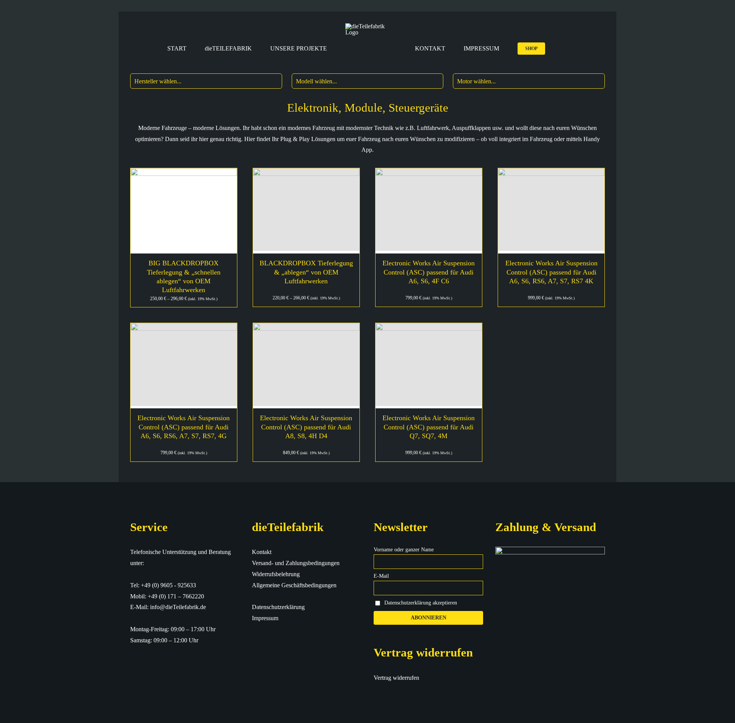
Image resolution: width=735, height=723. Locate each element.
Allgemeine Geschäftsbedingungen (294, 585)
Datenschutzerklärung (278, 607)
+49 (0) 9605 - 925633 (168, 585)
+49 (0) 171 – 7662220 (176, 596)
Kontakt (261, 552)
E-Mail (381, 576)
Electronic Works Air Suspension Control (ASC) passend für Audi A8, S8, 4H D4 (306, 427)
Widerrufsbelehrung (276, 574)
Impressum (265, 618)
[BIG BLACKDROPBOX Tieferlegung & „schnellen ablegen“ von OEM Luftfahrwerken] (184, 210)
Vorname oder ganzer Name (404, 549)
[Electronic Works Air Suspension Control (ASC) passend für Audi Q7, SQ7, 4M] (429, 365)
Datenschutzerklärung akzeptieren (420, 603)
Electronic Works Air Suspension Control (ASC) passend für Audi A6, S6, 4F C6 (428, 272)
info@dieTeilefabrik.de (178, 607)
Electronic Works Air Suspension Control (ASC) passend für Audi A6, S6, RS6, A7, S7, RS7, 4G (183, 427)
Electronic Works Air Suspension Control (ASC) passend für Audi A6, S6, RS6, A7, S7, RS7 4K (551, 272)
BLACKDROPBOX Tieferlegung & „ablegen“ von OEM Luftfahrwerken (306, 272)
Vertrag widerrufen (396, 677)
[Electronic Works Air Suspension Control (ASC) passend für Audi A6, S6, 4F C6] (429, 210)
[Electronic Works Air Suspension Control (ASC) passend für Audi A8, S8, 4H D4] (306, 365)
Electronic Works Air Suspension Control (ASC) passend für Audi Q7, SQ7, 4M (428, 427)
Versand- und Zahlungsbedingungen (296, 563)
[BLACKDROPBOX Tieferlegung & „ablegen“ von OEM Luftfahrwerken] (306, 210)
